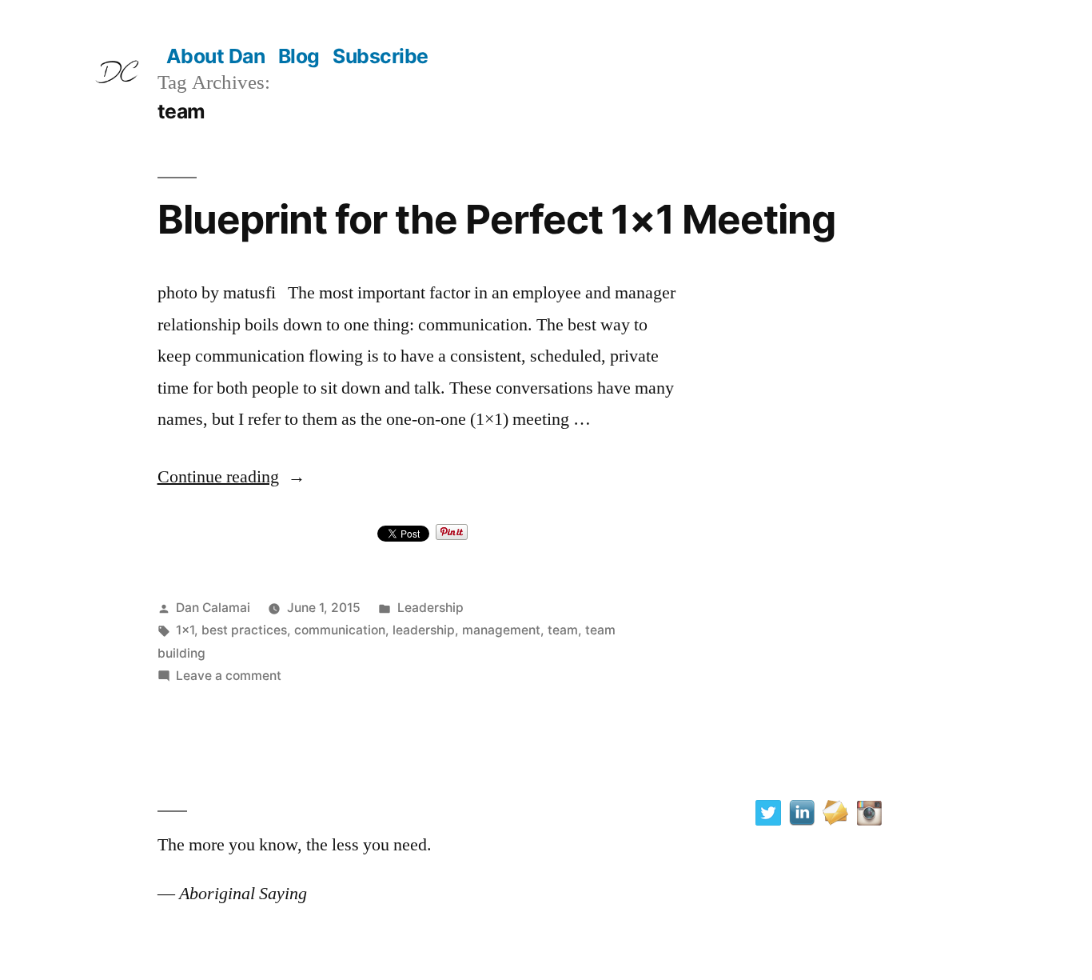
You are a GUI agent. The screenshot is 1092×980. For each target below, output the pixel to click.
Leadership (430, 607)
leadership (424, 630)
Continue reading (231, 477)
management (501, 630)
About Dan (215, 56)
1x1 (185, 630)
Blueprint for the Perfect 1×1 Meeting (496, 219)
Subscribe (380, 56)
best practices (244, 630)
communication (339, 630)
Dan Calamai (213, 607)
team (563, 630)
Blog (299, 56)
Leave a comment (228, 675)
